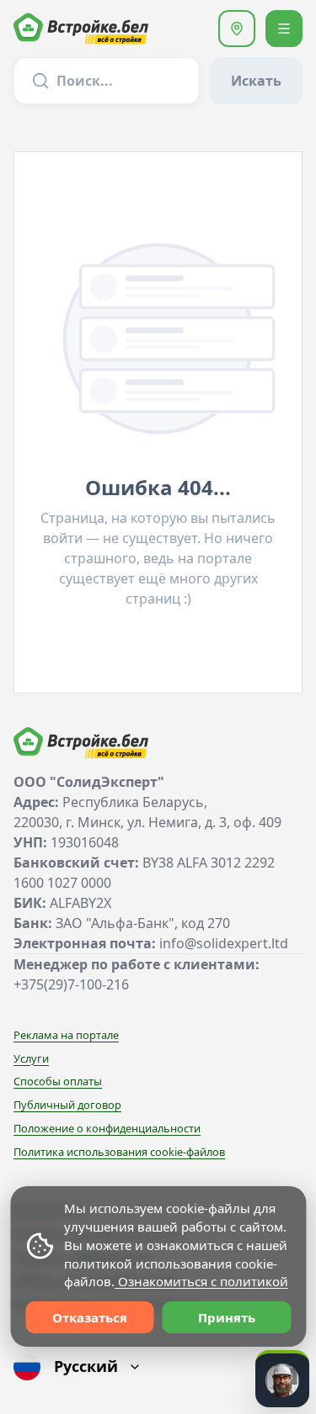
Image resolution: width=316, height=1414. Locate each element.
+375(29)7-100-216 (71, 984)
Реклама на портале (66, 1034)
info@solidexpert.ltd (223, 943)
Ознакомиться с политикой (201, 1281)
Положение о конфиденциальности (107, 1128)
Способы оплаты (57, 1081)
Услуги (31, 1058)
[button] (236, 28)
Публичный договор (67, 1104)
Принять (226, 1317)
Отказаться (89, 1317)
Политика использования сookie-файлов (119, 1151)
